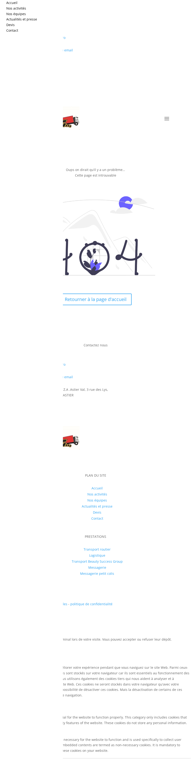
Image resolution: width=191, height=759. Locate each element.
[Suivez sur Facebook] (159, 63)
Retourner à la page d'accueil (95, 299)
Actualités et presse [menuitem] (21, 19)
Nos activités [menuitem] (16, 8)
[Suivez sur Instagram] (168, 63)
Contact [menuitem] (12, 30)
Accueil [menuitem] (11, 2)
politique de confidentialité (91, 604)
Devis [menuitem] (10, 25)
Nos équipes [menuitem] (16, 14)
